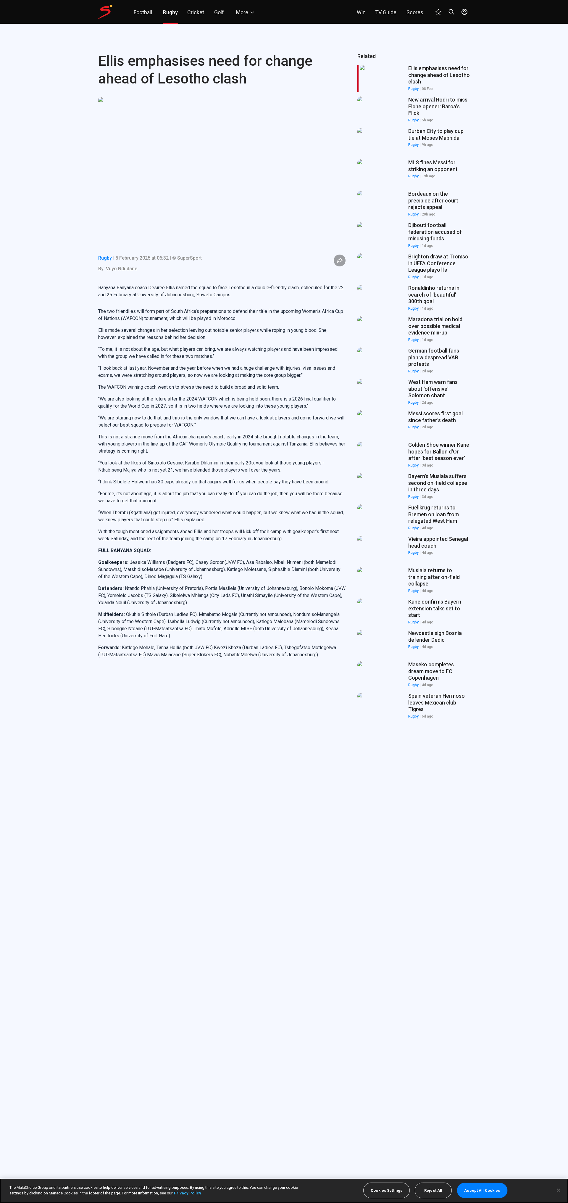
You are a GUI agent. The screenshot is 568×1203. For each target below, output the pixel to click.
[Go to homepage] (105, 12)
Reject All (433, 1190)
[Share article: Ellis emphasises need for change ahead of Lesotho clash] (340, 260)
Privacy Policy (187, 1193)
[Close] (558, 1190)
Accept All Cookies (482, 1190)
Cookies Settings (386, 1190)
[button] (413, 110)
